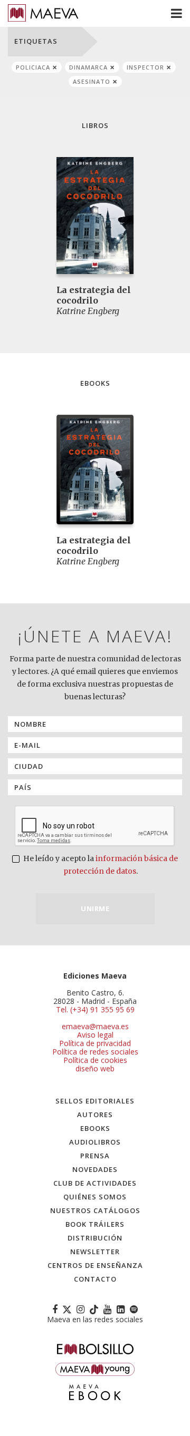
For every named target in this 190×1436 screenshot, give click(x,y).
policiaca (33, 67)
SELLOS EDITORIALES (95, 1101)
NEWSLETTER (95, 1251)
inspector (145, 67)
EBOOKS (95, 1128)
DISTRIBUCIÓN (95, 1238)
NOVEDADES (95, 1169)
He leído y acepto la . (100, 865)
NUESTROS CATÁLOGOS (95, 1210)
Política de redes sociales (95, 1052)
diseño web (95, 1068)
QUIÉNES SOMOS (95, 1196)
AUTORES (95, 1114)
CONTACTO (95, 1279)
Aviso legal (95, 1035)
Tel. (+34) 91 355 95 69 (95, 1009)
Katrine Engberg (87, 311)
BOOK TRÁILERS (95, 1224)
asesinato (91, 81)
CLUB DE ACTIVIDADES (95, 1183)
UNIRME (95, 908)
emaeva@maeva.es (95, 1026)
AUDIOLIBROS (95, 1142)
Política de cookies (95, 1060)
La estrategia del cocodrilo (93, 295)
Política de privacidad (95, 1043)
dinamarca (88, 67)
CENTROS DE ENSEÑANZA (95, 1265)
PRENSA (95, 1155)
